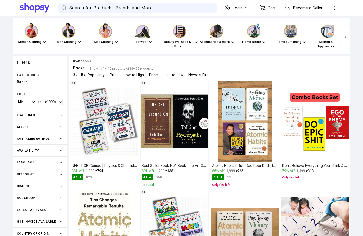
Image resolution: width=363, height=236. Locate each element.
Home (76, 61)
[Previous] (18, 37)
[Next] (345, 37)
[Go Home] (39, 8)
